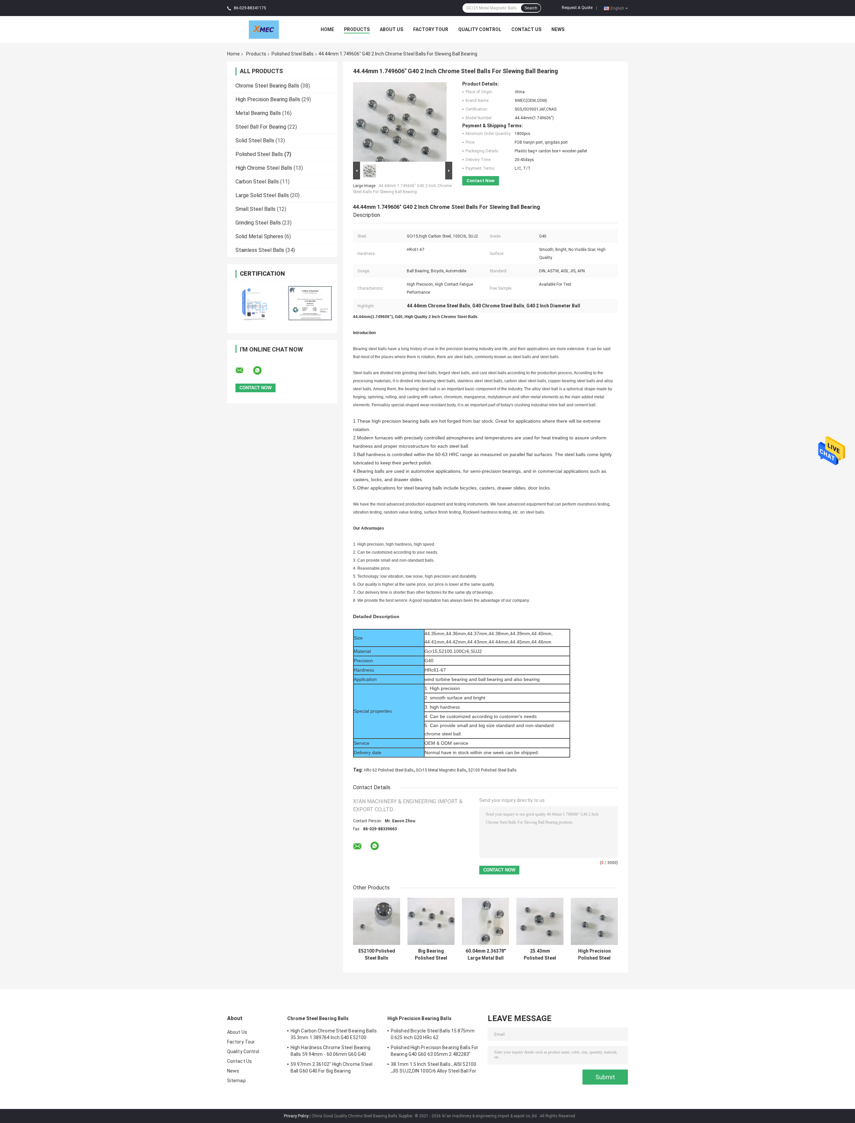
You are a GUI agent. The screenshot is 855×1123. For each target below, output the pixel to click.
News (557, 29)
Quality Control (479, 29)
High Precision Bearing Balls (267, 99)
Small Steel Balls (255, 209)
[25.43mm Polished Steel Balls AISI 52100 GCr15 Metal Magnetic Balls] (539, 921)
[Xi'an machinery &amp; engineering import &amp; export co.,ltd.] (264, 29)
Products (357, 29)
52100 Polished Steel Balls (492, 770)
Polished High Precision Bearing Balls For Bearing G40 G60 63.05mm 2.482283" (434, 1051)
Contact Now (481, 180)
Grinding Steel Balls (258, 223)
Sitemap (236, 1080)
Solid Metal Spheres (259, 236)
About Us (391, 29)
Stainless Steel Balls (259, 250)
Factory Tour (430, 29)
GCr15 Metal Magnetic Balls (441, 770)
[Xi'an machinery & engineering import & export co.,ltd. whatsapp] (261, 370)
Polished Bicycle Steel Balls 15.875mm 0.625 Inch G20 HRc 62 (433, 1034)
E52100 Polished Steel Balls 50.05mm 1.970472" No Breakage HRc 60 (376, 954)
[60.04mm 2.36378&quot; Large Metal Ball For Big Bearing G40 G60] (485, 921)
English (617, 8)
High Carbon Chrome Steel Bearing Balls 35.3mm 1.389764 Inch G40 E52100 (334, 1034)
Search (530, 8)
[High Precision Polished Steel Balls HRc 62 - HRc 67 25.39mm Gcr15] (594, 921)
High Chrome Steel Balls (263, 168)
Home (327, 29)
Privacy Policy (296, 1116)
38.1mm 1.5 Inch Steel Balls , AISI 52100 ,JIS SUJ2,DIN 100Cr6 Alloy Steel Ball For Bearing (433, 1069)
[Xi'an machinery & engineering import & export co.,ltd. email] (243, 370)
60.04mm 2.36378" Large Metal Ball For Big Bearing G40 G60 (486, 954)
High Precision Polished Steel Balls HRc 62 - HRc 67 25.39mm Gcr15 (594, 954)
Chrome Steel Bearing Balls (267, 86)
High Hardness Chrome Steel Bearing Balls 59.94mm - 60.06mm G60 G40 (330, 1051)
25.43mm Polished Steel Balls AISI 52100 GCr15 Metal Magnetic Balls (539, 954)
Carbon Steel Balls (257, 181)
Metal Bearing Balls (258, 113)
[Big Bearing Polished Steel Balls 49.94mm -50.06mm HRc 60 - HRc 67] (431, 921)
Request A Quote (577, 7)
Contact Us (526, 29)
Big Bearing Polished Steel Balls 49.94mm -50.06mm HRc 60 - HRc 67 (431, 954)
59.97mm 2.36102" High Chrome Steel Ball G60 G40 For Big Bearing (331, 1068)
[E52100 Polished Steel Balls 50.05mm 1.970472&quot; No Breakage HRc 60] (376, 921)
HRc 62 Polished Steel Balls (389, 770)
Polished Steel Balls (293, 53)
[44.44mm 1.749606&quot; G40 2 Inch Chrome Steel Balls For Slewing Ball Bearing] (400, 120)
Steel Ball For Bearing (260, 127)
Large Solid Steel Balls (262, 195)
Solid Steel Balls (254, 140)
